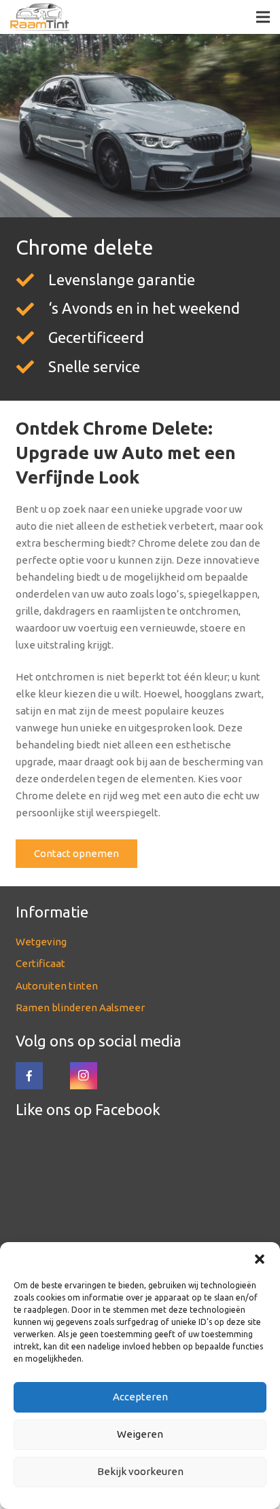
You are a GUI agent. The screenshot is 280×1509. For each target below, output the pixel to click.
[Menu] (263, 17)
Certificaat (40, 963)
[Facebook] (29, 1075)
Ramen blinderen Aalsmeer (80, 1007)
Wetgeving (41, 941)
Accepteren (140, 1396)
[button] (259, 1259)
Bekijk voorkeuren (140, 1471)
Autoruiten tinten (57, 986)
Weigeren (140, 1434)
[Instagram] (83, 1075)
